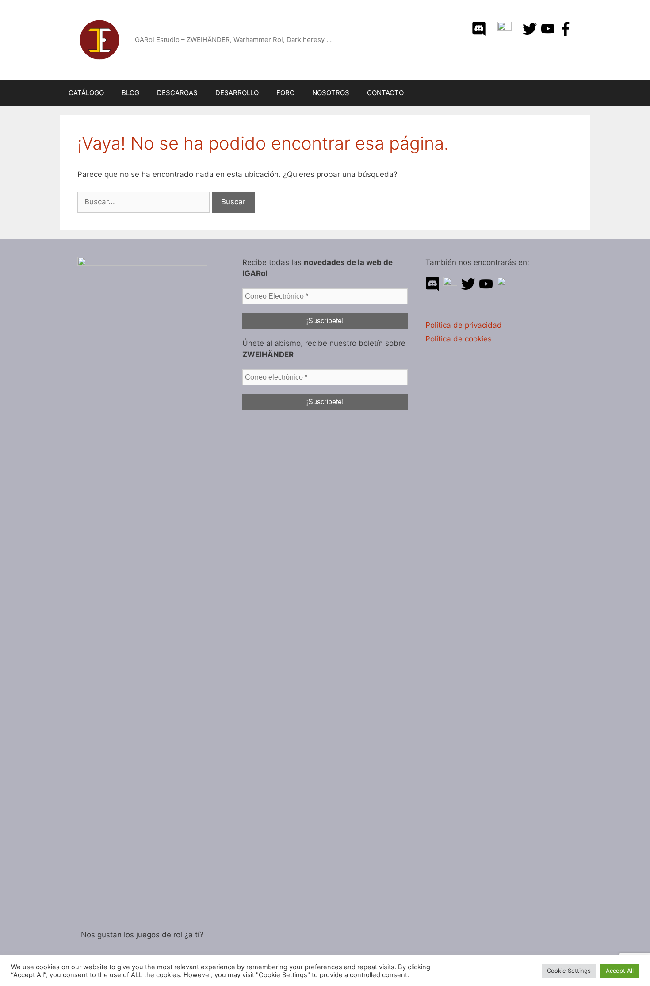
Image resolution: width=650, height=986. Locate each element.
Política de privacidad (463, 325)
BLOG (130, 92)
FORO (285, 92)
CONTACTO (385, 92)
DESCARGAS (177, 92)
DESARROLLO (237, 92)
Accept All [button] (620, 970)
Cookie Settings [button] (569, 970)
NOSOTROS (330, 92)
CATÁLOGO (86, 92)
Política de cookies (458, 338)
